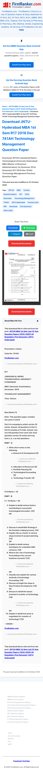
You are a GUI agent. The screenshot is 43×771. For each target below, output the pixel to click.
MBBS (9, 693)
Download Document (21, 243)
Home (4, 106)
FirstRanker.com (12, 358)
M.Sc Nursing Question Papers (19, 708)
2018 (27, 194)
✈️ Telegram (15, 234)
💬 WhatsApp (29, 228)
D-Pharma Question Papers (17, 722)
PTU (9, 741)
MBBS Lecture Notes (15, 699)
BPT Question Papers (15, 713)
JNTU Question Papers (27, 685)
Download (13, 206)
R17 (20, 194)
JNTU (10, 733)
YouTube (26, 761)
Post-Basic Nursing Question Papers (21, 705)
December (8, 198)
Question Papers (10, 194)
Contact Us (21, 751)
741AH (6, 202)
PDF (5, 206)
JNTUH (11, 190)
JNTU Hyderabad (18, 202)
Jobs (33, 729)
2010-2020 (8, 210)
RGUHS (10, 739)
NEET (10, 744)
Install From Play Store (21, 65)
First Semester (26, 206)
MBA (19, 190)
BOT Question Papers (15, 716)
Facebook (17, 761)
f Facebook (13, 228)
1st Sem (26, 190)
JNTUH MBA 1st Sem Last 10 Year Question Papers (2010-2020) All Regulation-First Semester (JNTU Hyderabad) (20, 108)
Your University (16, 729)
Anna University (14, 736)
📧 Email (29, 234)
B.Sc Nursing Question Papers (19, 702)
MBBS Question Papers (16, 697)
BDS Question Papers (15, 711)
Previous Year (33, 202)
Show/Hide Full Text (13, 321)
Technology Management (24, 198)
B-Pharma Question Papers (17, 719)
